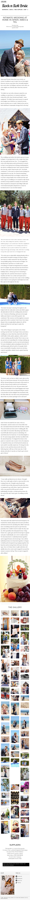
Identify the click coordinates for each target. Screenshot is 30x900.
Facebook (19, 876)
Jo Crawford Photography (17, 26)
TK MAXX (19, 857)
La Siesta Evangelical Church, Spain (19, 850)
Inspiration (5, 9)
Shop (25, 9)
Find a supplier (18, 9)
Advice (11, 9)
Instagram (19, 878)
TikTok (19, 882)
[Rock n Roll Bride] (15, 5)
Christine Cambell (18, 853)
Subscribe (3, 1)
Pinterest (19, 880)
